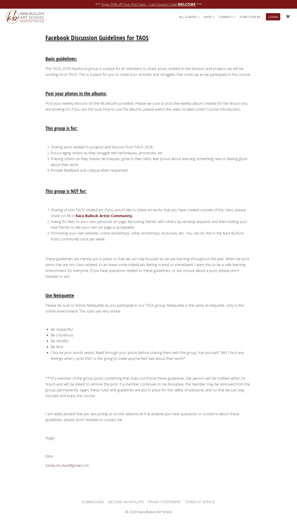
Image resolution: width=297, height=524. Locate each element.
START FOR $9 (250, 17)
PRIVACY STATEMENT (164, 502)
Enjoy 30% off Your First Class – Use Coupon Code (149, 4)
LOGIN (273, 17)
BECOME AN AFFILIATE (126, 502)
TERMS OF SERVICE (200, 502)
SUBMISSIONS (93, 502)
